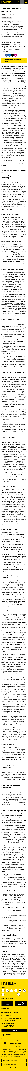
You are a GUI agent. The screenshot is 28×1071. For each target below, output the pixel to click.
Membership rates (7, 1003)
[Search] (22, 2)
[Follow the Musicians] (2, 990)
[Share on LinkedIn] (9, 55)
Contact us (14, 1030)
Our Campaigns (18, 1038)
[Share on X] (12, 55)
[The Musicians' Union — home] (6, 2)
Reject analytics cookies (9, 1064)
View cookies (14, 1068)
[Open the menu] (26, 2)
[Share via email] (15, 55)
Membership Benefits (6, 1038)
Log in (18, 1)
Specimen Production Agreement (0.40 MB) (12, 60)
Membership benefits (20, 1003)
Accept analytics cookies (10, 1060)
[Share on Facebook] (6, 55)
